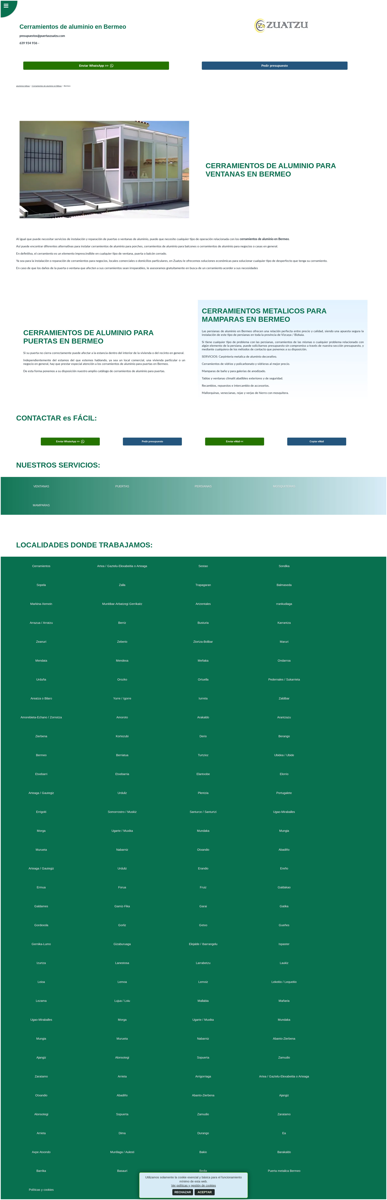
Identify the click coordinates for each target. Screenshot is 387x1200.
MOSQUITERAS (284, 486)
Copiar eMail (317, 441)
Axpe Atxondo (41, 1152)
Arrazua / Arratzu (41, 622)
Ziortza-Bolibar (203, 641)
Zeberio (122, 641)
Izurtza (41, 963)
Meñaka (203, 660)
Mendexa (122, 660)
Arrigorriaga (203, 1076)
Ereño (284, 868)
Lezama (41, 1000)
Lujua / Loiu (122, 1000)
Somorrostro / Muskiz (122, 812)
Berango (284, 736)
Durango (203, 1133)
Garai (203, 906)
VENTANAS (41, 486)
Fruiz (203, 887)
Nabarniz (122, 849)
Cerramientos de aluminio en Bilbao (47, 86)
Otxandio (203, 849)
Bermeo (41, 755)
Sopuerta (203, 1057)
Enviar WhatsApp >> (94, 65)
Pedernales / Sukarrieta (284, 679)
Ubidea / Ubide (284, 755)
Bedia (203, 1170)
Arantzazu (284, 717)
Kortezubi (122, 736)
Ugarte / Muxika (122, 830)
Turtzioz (203, 755)
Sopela (41, 585)
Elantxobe (203, 774)
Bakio (203, 1152)
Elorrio (284, 774)
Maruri (284, 641)
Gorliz (122, 925)
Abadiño (284, 849)
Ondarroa (284, 660)
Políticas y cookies (41, 1189)
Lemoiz (203, 982)
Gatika (284, 906)
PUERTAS (122, 486)
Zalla (122, 585)
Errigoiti (41, 812)
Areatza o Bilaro (41, 698)
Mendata (41, 660)
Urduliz (122, 793)
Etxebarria (122, 774)
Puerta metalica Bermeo (284, 1170)
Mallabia (203, 1000)
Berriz (122, 622)
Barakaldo (284, 1152)
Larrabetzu (203, 963)
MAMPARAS (41, 505)
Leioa (41, 982)
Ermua (41, 887)
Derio (203, 736)
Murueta (41, 849)
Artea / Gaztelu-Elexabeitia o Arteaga (122, 566)
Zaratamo (41, 1076)
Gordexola (41, 925)
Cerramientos (41, 566)
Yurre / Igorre (122, 698)
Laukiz (284, 963)
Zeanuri (41, 641)
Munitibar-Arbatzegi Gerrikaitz (122, 604)
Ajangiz (41, 1057)
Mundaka (203, 830)
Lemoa (122, 982)
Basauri (122, 1170)
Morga (41, 830)
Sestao (203, 566)
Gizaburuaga (122, 944)
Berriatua (122, 755)
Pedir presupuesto (274, 65)
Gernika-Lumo (41, 944)
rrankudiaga (284, 604)
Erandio (203, 868)
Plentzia (203, 793)
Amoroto (122, 717)
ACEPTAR (205, 1192)
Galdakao (284, 887)
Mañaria (284, 1000)
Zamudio (284, 1057)
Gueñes (284, 925)
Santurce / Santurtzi (203, 812)
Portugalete (284, 793)
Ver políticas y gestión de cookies (193, 1185)
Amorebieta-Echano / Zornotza (41, 717)
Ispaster (284, 944)
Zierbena (41, 736)
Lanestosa (122, 963)
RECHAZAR (182, 1192)
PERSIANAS (203, 486)
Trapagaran (203, 585)
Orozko (122, 679)
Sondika (284, 566)
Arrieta (122, 1076)
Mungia (284, 830)
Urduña (41, 679)
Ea (284, 1133)
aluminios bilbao (23, 86)
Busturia (203, 622)
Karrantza (284, 622)
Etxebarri (41, 774)
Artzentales (203, 604)
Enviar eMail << (234, 441)
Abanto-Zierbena (284, 1038)
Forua (122, 887)
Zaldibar (284, 698)
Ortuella (203, 679)
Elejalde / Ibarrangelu (203, 944)
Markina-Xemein (41, 604)
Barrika (41, 1170)
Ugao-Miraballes (284, 812)
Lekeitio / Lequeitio (284, 982)
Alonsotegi (122, 1057)
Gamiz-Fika (122, 906)
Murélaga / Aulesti (122, 1152)
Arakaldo (203, 717)
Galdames (41, 906)
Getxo (203, 925)
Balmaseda (284, 585)
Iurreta (203, 698)
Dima (122, 1133)
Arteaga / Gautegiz (41, 793)
